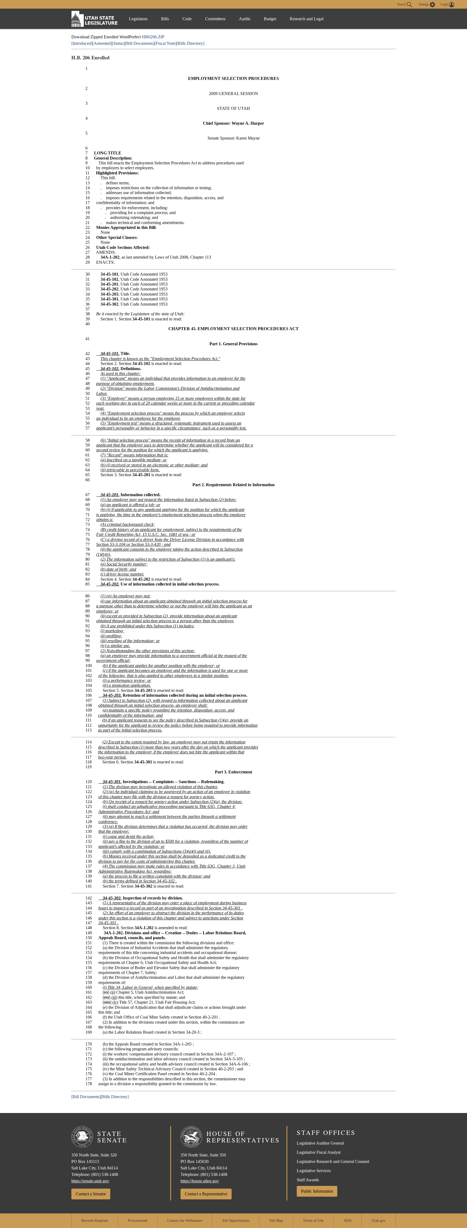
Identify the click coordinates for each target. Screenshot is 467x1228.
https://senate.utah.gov (90, 1181)
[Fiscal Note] (165, 43)
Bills (165, 18)
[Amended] (102, 43)
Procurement (137, 1221)
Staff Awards (308, 1180)
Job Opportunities (235, 1221)
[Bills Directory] (190, 43)
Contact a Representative (206, 1194)
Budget (270, 18)
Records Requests (94, 1221)
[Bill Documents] (139, 43)
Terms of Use (313, 1221)
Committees (215, 18)
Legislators (138, 18)
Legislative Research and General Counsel (333, 1161)
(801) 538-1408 (104, 1174)
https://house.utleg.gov (200, 1181)
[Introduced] (81, 43)
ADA (347, 1221)
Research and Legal (306, 18)
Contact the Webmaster (184, 1221)
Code (187, 18)
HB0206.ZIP (153, 37)
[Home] (94, 19)
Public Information (317, 1191)
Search (402, 4)
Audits (244, 18)
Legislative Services (314, 1170)
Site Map (276, 1221)
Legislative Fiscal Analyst (319, 1152)
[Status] (118, 43)
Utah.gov (379, 1221)
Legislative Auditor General (320, 1143)
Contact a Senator (91, 1194)
